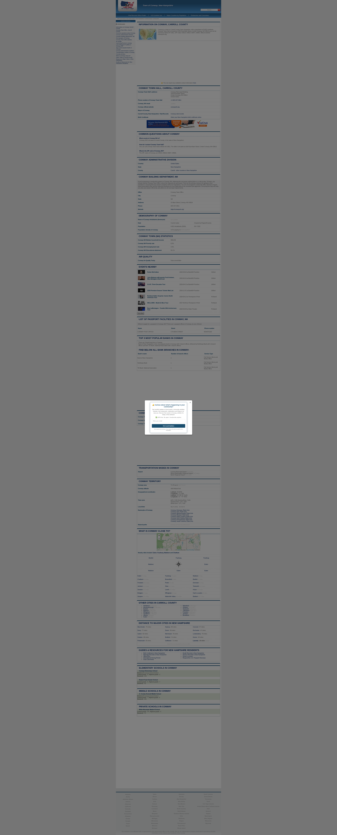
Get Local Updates (168, 426)
